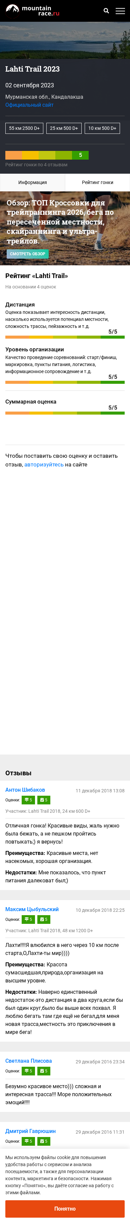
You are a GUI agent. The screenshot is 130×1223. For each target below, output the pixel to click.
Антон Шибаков (25, 790)
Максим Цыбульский (32, 909)
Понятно (65, 1209)
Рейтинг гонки (97, 182)
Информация (32, 182)
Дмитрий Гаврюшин (30, 1131)
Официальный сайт (29, 105)
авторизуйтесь (44, 464)
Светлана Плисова (28, 1061)
